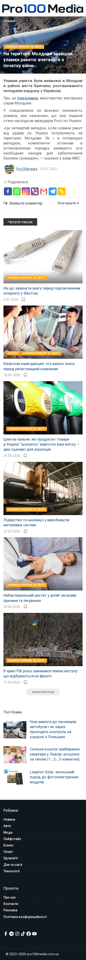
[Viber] (35, 191)
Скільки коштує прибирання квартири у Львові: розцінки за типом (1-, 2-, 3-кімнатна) (55, 754)
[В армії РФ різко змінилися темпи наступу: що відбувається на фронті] (43, 639)
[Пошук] (78, 8)
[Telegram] (53, 191)
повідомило (28, 98)
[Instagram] (26, 191)
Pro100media (27, 168)
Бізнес (13, 353)
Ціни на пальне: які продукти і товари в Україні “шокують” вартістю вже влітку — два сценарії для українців (41, 444)
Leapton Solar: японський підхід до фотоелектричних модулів (54, 777)
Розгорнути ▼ (69, 203)
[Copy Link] (62, 191)
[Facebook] (8, 191)
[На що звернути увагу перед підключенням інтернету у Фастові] (43, 256)
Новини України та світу (24, 46)
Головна (9, 21)
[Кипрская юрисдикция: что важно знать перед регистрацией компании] (43, 332)
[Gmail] (44, 191)
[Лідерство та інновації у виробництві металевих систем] (43, 488)
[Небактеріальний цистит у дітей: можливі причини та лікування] (43, 563)
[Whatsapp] (17, 191)
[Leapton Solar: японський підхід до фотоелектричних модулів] (14, 777)
